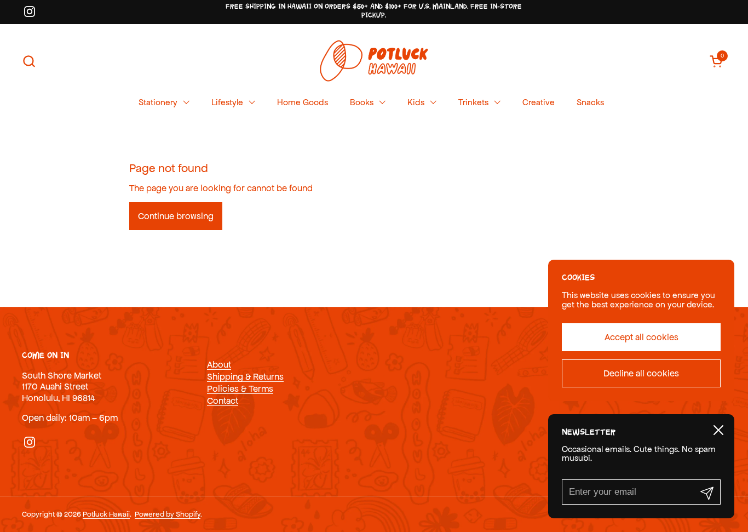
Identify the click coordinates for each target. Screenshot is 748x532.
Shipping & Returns (245, 376)
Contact (222, 400)
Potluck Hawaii (106, 514)
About (219, 364)
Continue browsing (176, 216)
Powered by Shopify (167, 514)
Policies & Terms (240, 388)
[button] (29, 61)
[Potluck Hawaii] (374, 61)
